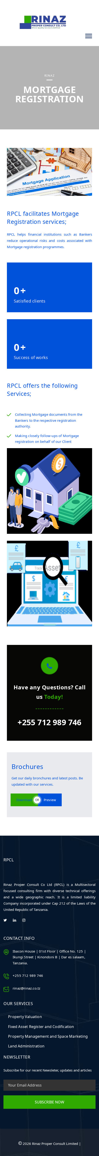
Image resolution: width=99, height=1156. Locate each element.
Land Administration (26, 1046)
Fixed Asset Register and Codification (41, 1026)
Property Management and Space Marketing (48, 1036)
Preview (50, 800)
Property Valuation (25, 1016)
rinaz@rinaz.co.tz (26, 988)
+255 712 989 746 (49, 722)
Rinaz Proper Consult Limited (55, 1143)
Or (37, 800)
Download (24, 800)
